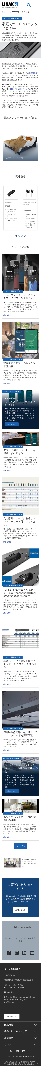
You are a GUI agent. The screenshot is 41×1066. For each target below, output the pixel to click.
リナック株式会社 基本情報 (27, 1061)
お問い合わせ (20, 910)
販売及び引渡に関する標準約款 (24, 1064)
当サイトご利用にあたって (12, 1063)
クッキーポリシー (9, 1061)
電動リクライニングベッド (19, 89)
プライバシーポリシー (29, 1063)
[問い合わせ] (36, 767)
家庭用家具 (33, 73)
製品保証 (9, 1064)
